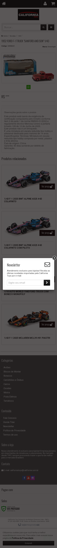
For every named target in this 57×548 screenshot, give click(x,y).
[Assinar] (47, 283)
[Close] (54, 258)
